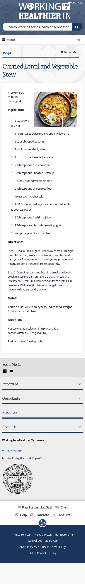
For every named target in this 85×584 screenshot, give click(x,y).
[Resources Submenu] (79, 412)
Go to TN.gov (77, 2)
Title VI (45, 547)
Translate (41, 515)
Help (23, 515)
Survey (52, 553)
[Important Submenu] (79, 384)
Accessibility (59, 547)
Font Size (63, 515)
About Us (9, 426)
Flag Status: (37, 507)
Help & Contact (37, 553)
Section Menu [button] (71, 52)
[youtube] (11, 371)
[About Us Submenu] (79, 427)
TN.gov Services (21, 534)
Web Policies (35, 541)
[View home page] (9, 9)
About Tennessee (29, 547)
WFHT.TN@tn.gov (12, 450)
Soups (6, 52)
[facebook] (4, 371)
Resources (9, 412)
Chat (64, 507)
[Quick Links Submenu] (79, 398)
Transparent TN (64, 534)
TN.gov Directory (42, 534)
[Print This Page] (78, 39)
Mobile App (50, 541)
